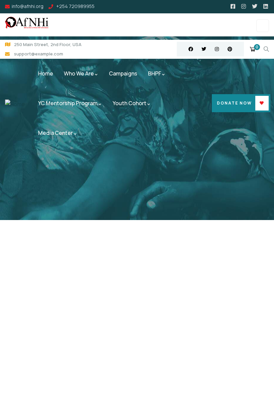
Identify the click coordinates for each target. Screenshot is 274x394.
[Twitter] (203, 49)
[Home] (15, 104)
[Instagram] (217, 49)
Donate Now (234, 103)
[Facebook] (190, 49)
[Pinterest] (230, 49)
